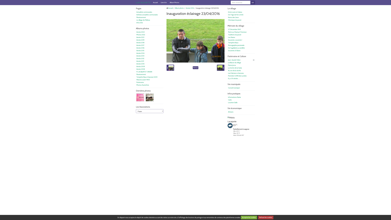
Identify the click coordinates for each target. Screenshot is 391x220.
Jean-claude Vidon (241, 60)
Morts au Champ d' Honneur (237, 32)
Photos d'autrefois (142, 85)
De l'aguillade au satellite (236, 48)
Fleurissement (141, 17)
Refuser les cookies (265, 217)
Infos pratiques (234, 93)
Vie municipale (234, 84)
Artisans (230, 112)
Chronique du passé (234, 20)
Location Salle (232, 102)
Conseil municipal (234, 88)
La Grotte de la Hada (235, 68)
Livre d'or (164, 2)
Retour (195, 68)
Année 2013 (140, 56)
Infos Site (139, 23)
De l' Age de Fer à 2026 (235, 15)
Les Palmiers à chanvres (236, 73)
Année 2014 (140, 53)
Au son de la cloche (234, 71)
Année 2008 (140, 69)
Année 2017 (140, 45)
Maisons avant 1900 (143, 80)
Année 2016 (140, 48)
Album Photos (174, 2)
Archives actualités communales (147, 15)
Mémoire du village (236, 26)
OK (253, 3)
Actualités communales (144, 12)
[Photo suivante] (220, 68)
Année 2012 (140, 58)
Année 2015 (140, 51)
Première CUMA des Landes (237, 76)
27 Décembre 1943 (234, 29)
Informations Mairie (234, 97)
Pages (138, 8)
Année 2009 (140, 66)
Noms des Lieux (233, 17)
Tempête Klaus (233, 43)
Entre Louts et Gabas (235, 12)
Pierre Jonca (232, 65)
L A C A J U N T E (143, 2)
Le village (232, 8)
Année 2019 (140, 40)
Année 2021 (140, 37)
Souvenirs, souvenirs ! (235, 40)
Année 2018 (140, 43)
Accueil (155, 2)
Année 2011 (140, 61)
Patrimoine (140, 82)
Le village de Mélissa (143, 20)
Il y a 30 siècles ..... (234, 78)
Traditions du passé (234, 35)
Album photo (179, 8)
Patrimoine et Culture (237, 56)
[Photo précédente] (170, 68)
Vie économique (235, 108)
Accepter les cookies (249, 217)
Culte (230, 100)
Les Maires (231, 37)
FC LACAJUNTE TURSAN (144, 72)
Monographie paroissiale (236, 45)
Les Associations (143, 107)
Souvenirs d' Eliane (234, 51)
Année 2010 (140, 64)
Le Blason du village (234, 63)
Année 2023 (140, 32)
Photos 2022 (140, 35)
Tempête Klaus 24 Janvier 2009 (146, 77)
